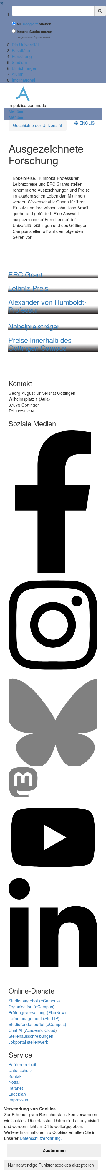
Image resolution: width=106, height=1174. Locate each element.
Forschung (22, 56)
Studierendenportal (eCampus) (37, 1024)
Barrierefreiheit (22, 1064)
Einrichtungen (24, 68)
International (23, 80)
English (87, 123)
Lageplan (17, 1094)
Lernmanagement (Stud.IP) (34, 1018)
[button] (16, 111)
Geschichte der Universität (37, 125)
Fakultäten (22, 50)
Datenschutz (20, 1070)
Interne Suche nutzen (34, 31)
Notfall (14, 1082)
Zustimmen (54, 1150)
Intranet (16, 1088)
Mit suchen (34, 24)
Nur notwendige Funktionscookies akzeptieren (51, 1165)
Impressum (19, 1100)
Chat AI (15, 1030)
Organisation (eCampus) (31, 1006)
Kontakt (16, 1076)
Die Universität (25, 44)
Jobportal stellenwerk (28, 1042)
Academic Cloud (40, 1030)
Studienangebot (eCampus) (34, 1001)
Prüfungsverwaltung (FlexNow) (37, 1012)
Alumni (18, 74)
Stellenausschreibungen (31, 1036)
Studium (19, 62)
